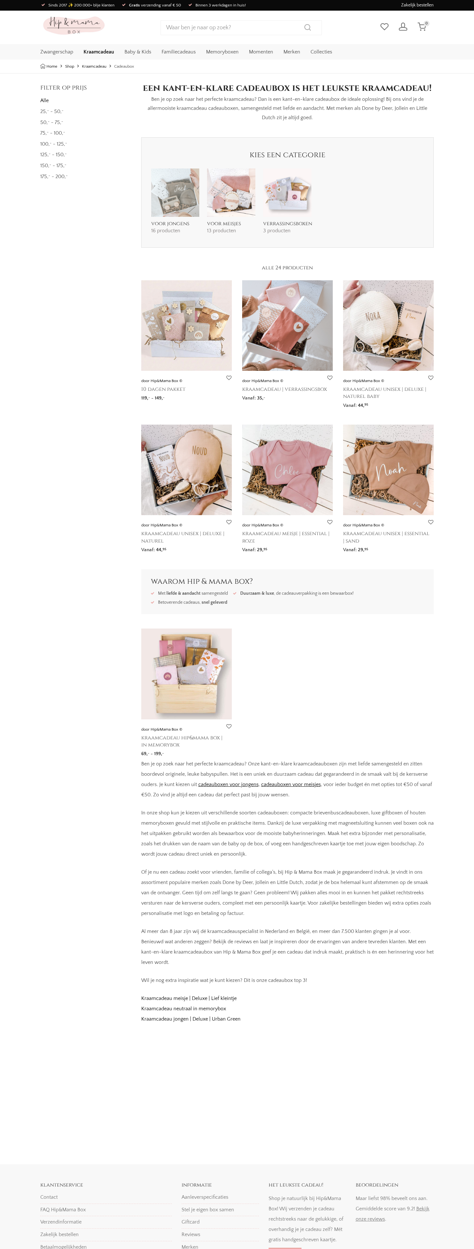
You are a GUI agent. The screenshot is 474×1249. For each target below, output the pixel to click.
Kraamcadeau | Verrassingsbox (284, 389)
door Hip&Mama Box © (161, 381)
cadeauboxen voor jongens (228, 784)
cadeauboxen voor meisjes (291, 784)
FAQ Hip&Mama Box (63, 1210)
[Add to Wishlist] (229, 378)
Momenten (261, 52)
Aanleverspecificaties (205, 1197)
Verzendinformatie (61, 1222)
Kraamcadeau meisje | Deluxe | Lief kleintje (189, 998)
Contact (49, 1197)
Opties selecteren (157, 396)
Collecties (321, 52)
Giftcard (191, 1222)
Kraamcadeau (99, 52)
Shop (69, 66)
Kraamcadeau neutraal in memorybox (183, 1009)
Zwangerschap (56, 52)
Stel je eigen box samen (208, 1210)
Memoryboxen (222, 52)
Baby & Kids (137, 52)
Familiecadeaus (179, 52)
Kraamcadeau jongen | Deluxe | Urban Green (191, 1019)
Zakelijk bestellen (417, 5)
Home (51, 66)
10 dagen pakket (163, 389)
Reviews (191, 1234)
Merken (291, 52)
